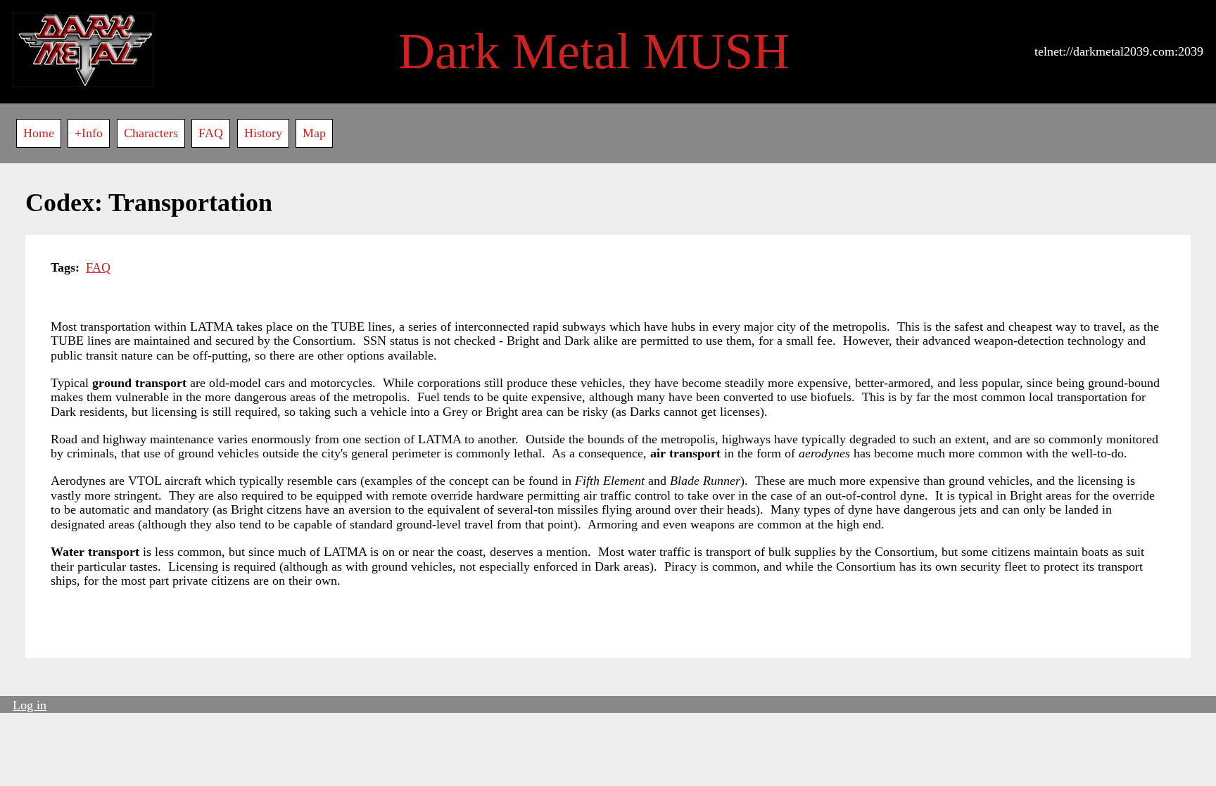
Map (314, 133)
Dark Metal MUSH (594, 51)
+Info (89, 133)
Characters (151, 133)
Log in (29, 705)
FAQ (210, 133)
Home (38, 133)
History (263, 133)
